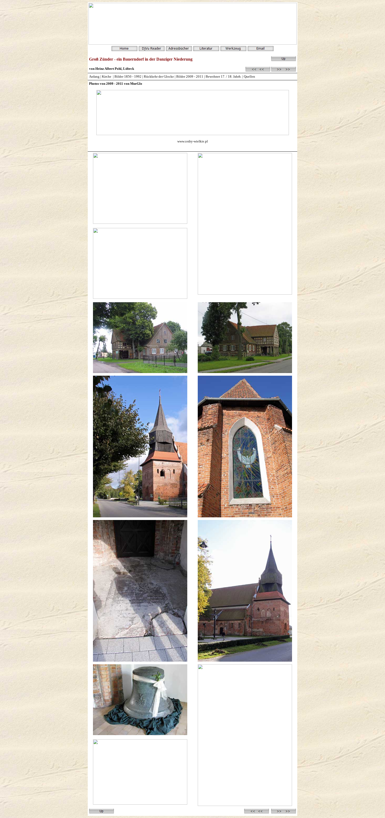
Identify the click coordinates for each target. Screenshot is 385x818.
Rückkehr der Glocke (159, 76)
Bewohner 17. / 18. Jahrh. (223, 76)
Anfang (94, 76)
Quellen (249, 76)
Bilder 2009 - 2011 (190, 76)
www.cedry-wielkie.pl (192, 141)
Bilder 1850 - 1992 (127, 76)
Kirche (106, 76)
